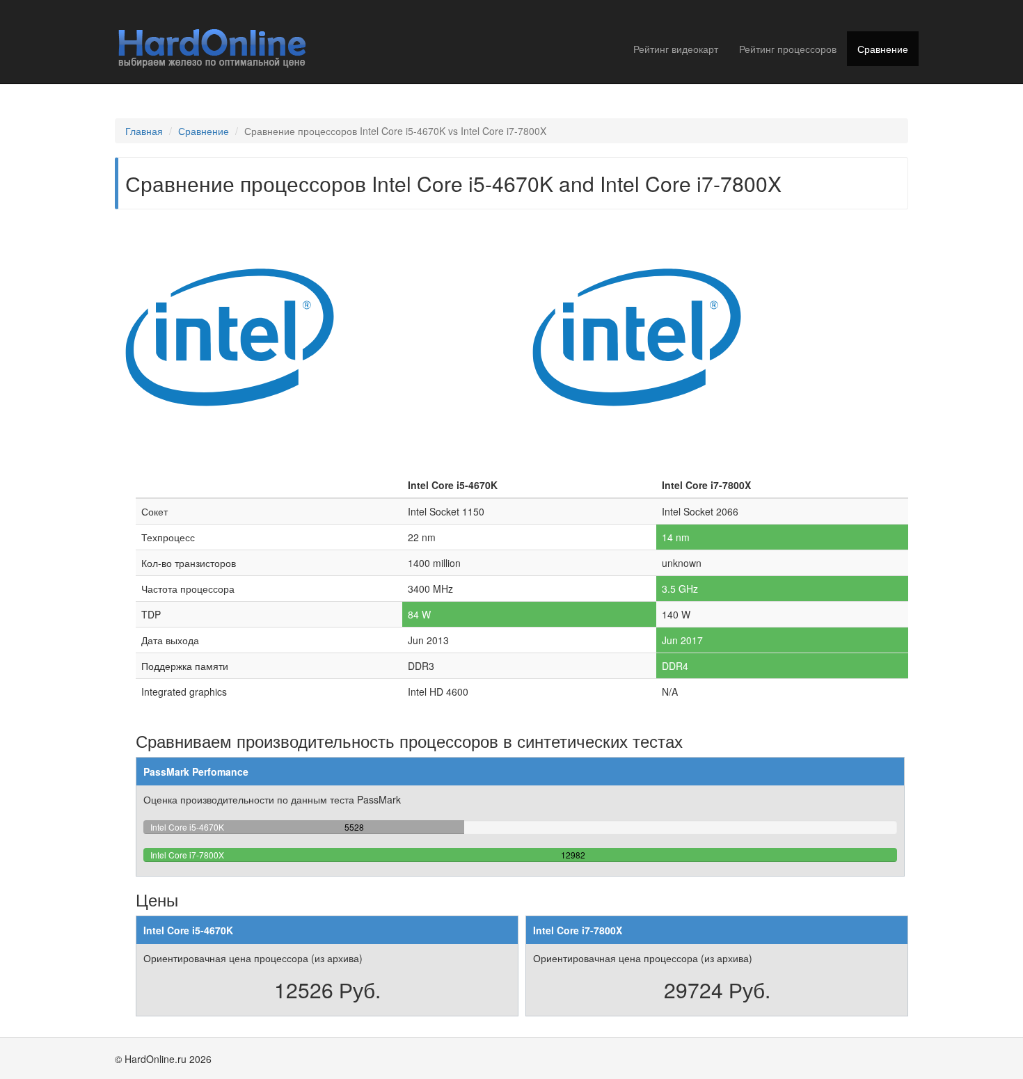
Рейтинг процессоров (787, 49)
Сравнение (882, 49)
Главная (144, 131)
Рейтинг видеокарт (675, 49)
